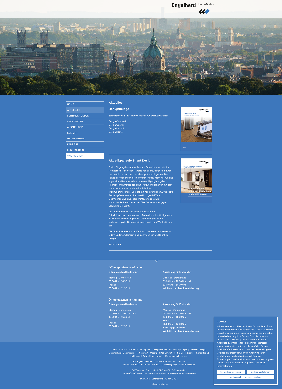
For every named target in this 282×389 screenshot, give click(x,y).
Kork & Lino (179, 353)
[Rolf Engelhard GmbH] (193, 14)
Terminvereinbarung (188, 288)
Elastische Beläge (197, 350)
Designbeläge (115, 353)
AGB (166, 379)
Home (70, 104)
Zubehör (190, 353)
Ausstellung (75, 127)
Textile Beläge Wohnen (157, 350)
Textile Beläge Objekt (178, 350)
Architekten (75, 121)
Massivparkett (156, 353)
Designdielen (128, 353)
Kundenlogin (75, 150)
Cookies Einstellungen (260, 372)
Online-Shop (75, 155)
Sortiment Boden (78, 115)
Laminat (168, 353)
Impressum (145, 379)
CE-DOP (174, 379)
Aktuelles (73, 110)
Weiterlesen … (116, 244)
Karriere (73, 144)
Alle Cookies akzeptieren (230, 372)
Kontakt (72, 133)
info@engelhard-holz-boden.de (181, 365)
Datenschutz (157, 379)
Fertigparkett (142, 353)
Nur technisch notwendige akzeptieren (246, 377)
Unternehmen (76, 138)
